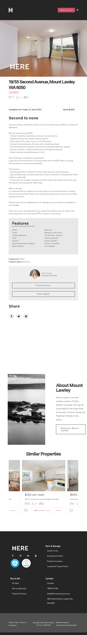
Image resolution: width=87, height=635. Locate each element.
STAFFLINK (47, 625)
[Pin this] (26, 316)
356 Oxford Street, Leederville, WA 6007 (60, 601)
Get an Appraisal (19, 588)
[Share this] (11, 316)
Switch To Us (52, 551)
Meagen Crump (44, 510)
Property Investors (55, 561)
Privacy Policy (14, 622)
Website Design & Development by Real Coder (66, 624)
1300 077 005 (52, 588)
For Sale (15, 583)
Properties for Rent (55, 556)
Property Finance (19, 594)
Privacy (39, 625)
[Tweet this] (19, 316)
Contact (50, 583)
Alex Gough (46, 273)
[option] (43, 49)
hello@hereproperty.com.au (58, 594)
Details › (13, 510)
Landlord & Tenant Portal (57, 566)
